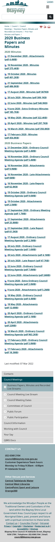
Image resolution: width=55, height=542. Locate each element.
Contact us (11, 523)
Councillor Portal (29, 523)
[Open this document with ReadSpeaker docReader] (6, 56)
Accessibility (22, 529)
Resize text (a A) (42, 526)
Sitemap (34, 529)
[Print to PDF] (45, 26)
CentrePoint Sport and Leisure (22, 487)
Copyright (17, 526)
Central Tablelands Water (19, 480)
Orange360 (11, 490)
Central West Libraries (17, 484)
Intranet (44, 523)
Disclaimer (28, 526)
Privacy (7, 526)
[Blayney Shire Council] (15, 6)
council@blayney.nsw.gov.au (21, 458)
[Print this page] (41, 26)
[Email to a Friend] (48, 26)
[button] (47, 6)
